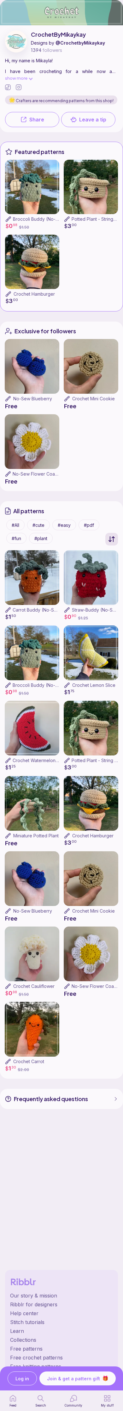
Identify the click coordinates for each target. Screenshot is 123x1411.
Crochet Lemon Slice (93, 685)
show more (16, 78)
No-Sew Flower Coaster (38, 474)
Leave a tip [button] (92, 119)
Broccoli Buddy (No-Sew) (40, 219)
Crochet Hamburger (34, 294)
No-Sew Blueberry (32, 398)
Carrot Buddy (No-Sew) (37, 610)
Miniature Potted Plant (36, 835)
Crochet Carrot (28, 1061)
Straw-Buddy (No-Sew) (96, 610)
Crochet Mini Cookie (93, 398)
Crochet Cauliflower (34, 986)
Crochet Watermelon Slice (40, 760)
